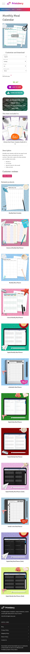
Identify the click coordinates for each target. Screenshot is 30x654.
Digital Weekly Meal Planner (15, 457)
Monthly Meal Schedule (15, 213)
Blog (2, 626)
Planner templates (5, 9)
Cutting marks (6, 69)
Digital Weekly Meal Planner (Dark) (15, 596)
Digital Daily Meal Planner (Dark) (15, 561)
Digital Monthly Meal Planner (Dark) (15, 491)
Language (5, 55)
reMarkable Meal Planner (15, 387)
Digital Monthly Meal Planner (15, 352)
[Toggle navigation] (3, 4)
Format (4, 64)
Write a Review (7, 176)
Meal (13, 9)
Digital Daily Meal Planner (15, 422)
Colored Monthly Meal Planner (15, 317)
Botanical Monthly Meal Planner (15, 248)
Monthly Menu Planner (15, 283)
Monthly (19, 9)
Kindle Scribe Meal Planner (15, 526)
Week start (5, 59)
